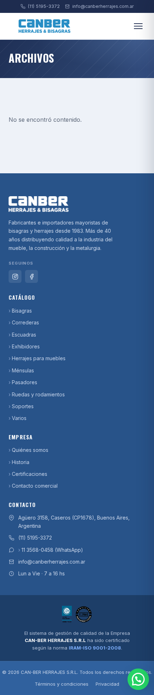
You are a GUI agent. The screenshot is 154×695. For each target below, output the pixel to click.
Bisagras (22, 311)
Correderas (25, 322)
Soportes (23, 406)
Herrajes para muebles (39, 358)
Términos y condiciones (61, 684)
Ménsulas (23, 370)
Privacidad (107, 684)
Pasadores (24, 382)
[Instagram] (15, 276)
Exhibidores (26, 346)
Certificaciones (29, 474)
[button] (138, 679)
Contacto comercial (35, 486)
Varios (19, 418)
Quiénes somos (30, 450)
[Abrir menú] (138, 26)
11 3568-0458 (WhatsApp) (52, 550)
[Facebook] (31, 276)
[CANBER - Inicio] (77, 204)
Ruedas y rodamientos (38, 394)
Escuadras (24, 335)
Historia (20, 462)
